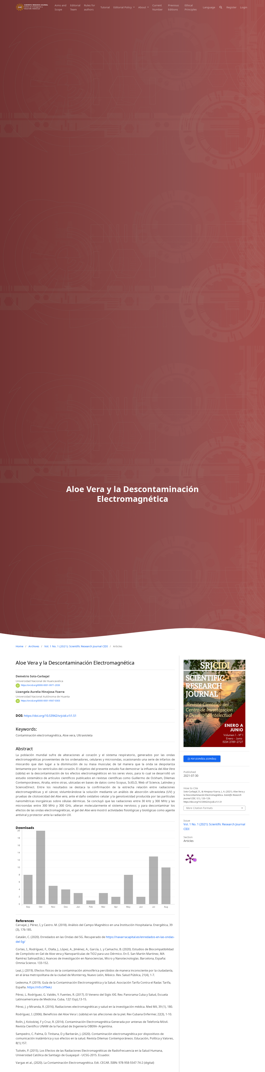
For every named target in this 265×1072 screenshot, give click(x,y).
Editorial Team (75, 7)
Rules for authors (89, 7)
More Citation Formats (199, 808)
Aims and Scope (60, 7)
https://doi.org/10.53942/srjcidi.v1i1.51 (50, 716)
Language (209, 7)
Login (243, 7)
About (142, 7)
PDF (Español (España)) (203, 758)
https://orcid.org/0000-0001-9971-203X (40, 685)
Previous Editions (173, 7)
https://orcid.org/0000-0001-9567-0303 (40, 700)
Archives (33, 646)
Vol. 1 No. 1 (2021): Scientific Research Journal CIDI (76, 646)
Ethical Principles (191, 7)
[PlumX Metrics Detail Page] (190, 858)
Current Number (157, 7)
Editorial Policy (122, 7)
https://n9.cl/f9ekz (39, 987)
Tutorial (105, 7)
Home (19, 646)
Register (231, 7)
